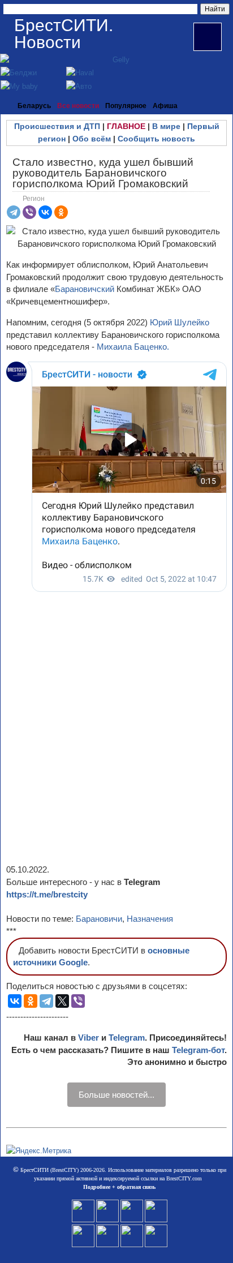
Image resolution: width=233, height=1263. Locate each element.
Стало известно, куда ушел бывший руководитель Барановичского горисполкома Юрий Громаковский (102, 173)
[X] (62, 1001)
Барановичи (99, 918)
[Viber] (29, 212)
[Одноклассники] (61, 212)
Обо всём (91, 138)
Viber (88, 1037)
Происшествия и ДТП (57, 126)
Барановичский (85, 289)
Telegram (127, 1037)
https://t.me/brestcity (47, 894)
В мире (166, 126)
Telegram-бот (198, 1050)
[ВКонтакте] (45, 212)
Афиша (165, 106)
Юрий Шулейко (179, 322)
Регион (34, 198)
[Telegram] (13, 212)
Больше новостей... (116, 1094)
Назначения (150, 918)
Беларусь (34, 106)
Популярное (125, 106)
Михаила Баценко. (131, 346)
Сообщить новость (156, 138)
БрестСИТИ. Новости (63, 33)
